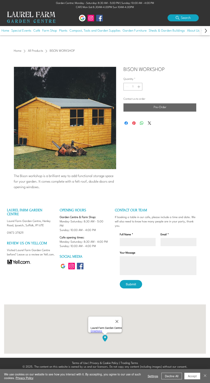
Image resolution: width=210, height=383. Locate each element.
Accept (192, 376)
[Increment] (139, 86)
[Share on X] (149, 123)
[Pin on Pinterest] (133, 123)
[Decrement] (126, 86)
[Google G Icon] (82, 18)
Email (165, 234)
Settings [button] (153, 376)
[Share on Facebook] (126, 123)
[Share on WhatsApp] (141, 123)
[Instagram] (91, 18)
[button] (183, 17)
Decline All (171, 376)
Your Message (127, 253)
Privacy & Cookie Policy (104, 363)
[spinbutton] (133, 86)
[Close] (205, 376)
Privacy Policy (24, 378)
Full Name (126, 234)
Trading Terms (129, 363)
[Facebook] (99, 18)
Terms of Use (80, 363)
